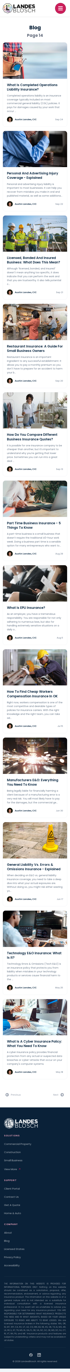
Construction (12, 1152)
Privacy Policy (12, 1257)
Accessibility (12, 1265)
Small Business (13, 1160)
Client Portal (12, 1188)
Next (55, 1094)
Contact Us (11, 1197)
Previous (16, 1094)
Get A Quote (12, 1205)
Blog (7, 1241)
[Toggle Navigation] (60, 8)
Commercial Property (17, 1144)
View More (10, 1169)
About (8, 1232)
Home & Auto (12, 1213)
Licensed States (14, 1249)
